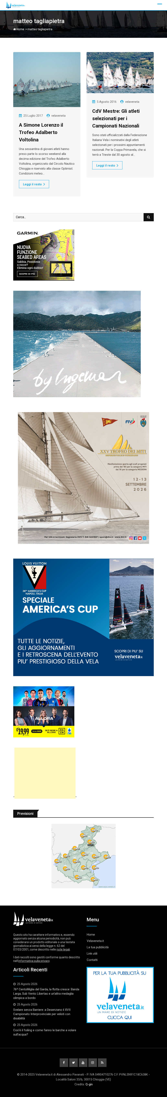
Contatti (92, 960)
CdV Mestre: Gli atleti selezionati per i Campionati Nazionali (116, 118)
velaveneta (58, 115)
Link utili (92, 953)
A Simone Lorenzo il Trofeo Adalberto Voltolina (41, 132)
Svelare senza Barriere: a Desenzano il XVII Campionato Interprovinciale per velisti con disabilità (41, 1014)
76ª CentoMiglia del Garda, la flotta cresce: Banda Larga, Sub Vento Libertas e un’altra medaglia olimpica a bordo (46, 993)
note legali (63, 949)
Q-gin (89, 1084)
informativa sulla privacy (33, 961)
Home (20, 29)
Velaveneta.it (95, 941)
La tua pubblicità (98, 947)
